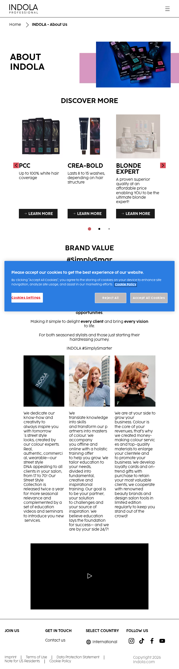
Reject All (110, 298)
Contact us (55, 640)
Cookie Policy (125, 284)
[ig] (131, 641)
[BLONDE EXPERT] (138, 165)
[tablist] (89, 229)
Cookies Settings (25, 298)
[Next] (162, 165)
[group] (89, 173)
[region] (89, 286)
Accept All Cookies (149, 298)
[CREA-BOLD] (90, 165)
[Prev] (16, 165)
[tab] (89, 229)
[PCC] (41, 165)
